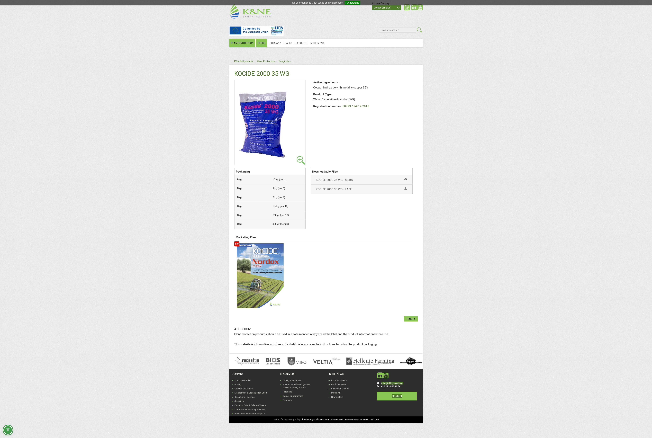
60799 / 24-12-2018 (355, 106)
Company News (339, 380)
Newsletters (337, 397)
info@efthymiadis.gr (392, 383)
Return (411, 318)
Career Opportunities (293, 396)
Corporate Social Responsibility (249, 409)
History (237, 384)
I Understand (352, 2)
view (301, 160)
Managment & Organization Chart (250, 392)
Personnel (288, 391)
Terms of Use (279, 419)
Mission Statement (243, 388)
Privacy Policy (294, 419)
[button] (8, 430)
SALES (288, 43)
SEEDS (261, 43)
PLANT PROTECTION (242, 43)
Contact (397, 396)
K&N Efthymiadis (243, 61)
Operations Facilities (244, 397)
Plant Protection (266, 61)
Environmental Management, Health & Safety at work (297, 386)
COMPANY (275, 43)
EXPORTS (301, 43)
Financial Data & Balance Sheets (250, 405)
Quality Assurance (292, 380)
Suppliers (239, 401)
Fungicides (285, 61)
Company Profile (242, 380)
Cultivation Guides (340, 388)
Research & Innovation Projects (249, 413)
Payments (287, 400)
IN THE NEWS (317, 43)
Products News (338, 384)
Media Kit (335, 392)
